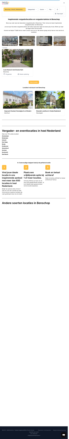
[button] (17, 63)
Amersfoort (5, 148)
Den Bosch (5, 154)
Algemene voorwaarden (44, 430)
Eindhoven (5, 146)
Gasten (42, 9)
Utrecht (4, 140)
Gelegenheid (31, 9)
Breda (3, 144)
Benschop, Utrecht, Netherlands (14, 9)
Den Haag (4, 142)
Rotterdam (5, 138)
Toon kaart (60, 13)
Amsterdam (5, 136)
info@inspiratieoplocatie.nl (34, 435)
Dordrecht (5, 152)
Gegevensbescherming (59, 430)
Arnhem (4, 150)
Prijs (50, 9)
